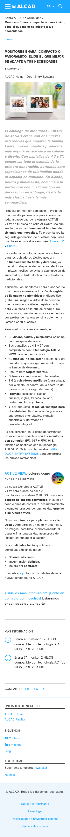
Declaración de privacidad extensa (35, 819)
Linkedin (14, 745)
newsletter (40, 768)
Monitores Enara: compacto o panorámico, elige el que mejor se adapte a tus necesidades (35, 26)
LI (53, 689)
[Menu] (7, 6)
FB (27, 689)
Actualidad (34, 18)
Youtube (14, 738)
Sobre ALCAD (14, 18)
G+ (45, 689)
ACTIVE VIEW (15, 473)
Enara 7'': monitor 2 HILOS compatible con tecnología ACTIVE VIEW (39, 662)
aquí (22, 573)
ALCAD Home (14, 714)
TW (36, 689)
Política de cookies (35, 826)
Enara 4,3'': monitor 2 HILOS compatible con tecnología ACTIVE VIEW (39, 644)
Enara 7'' (13, 246)
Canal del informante (35, 804)
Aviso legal (35, 811)
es (49, 6)
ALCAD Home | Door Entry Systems (29, 77)
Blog (8, 751)
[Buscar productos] (60, 6)
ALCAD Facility (15, 719)
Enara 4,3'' (57, 241)
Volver (9, 39)
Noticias (10, 775)
